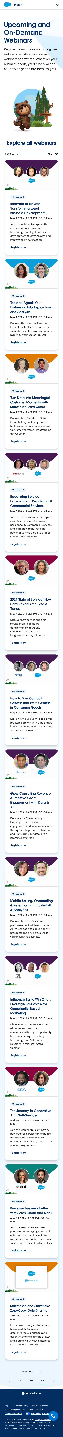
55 (42, 1380)
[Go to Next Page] (53, 1380)
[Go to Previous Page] (9, 1380)
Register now (18, 247)
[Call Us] (53, 1416)
